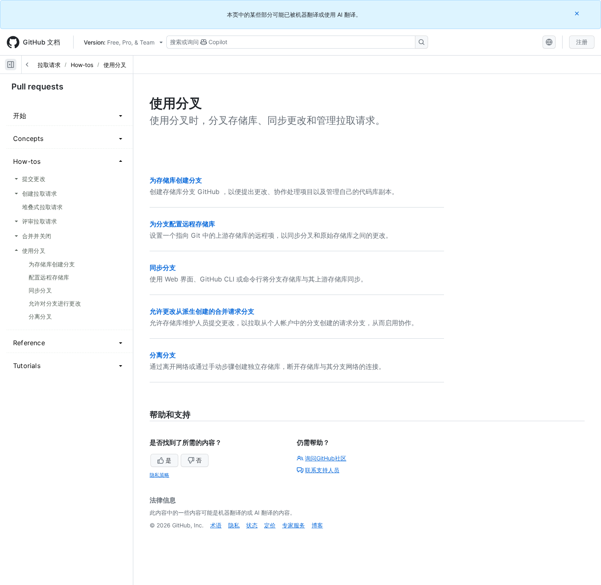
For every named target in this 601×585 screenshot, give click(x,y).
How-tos (82, 64)
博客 (317, 525)
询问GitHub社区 (325, 458)
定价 (270, 525)
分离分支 (163, 355)
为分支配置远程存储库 (182, 224)
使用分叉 (114, 64)
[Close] (577, 13)
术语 (216, 525)
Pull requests (37, 87)
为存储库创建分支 (176, 180)
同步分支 (163, 267)
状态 (252, 525)
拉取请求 (49, 64)
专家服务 (293, 525)
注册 (582, 41)
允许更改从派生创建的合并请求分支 (202, 311)
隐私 (234, 525)
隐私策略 (159, 475)
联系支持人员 (322, 470)
